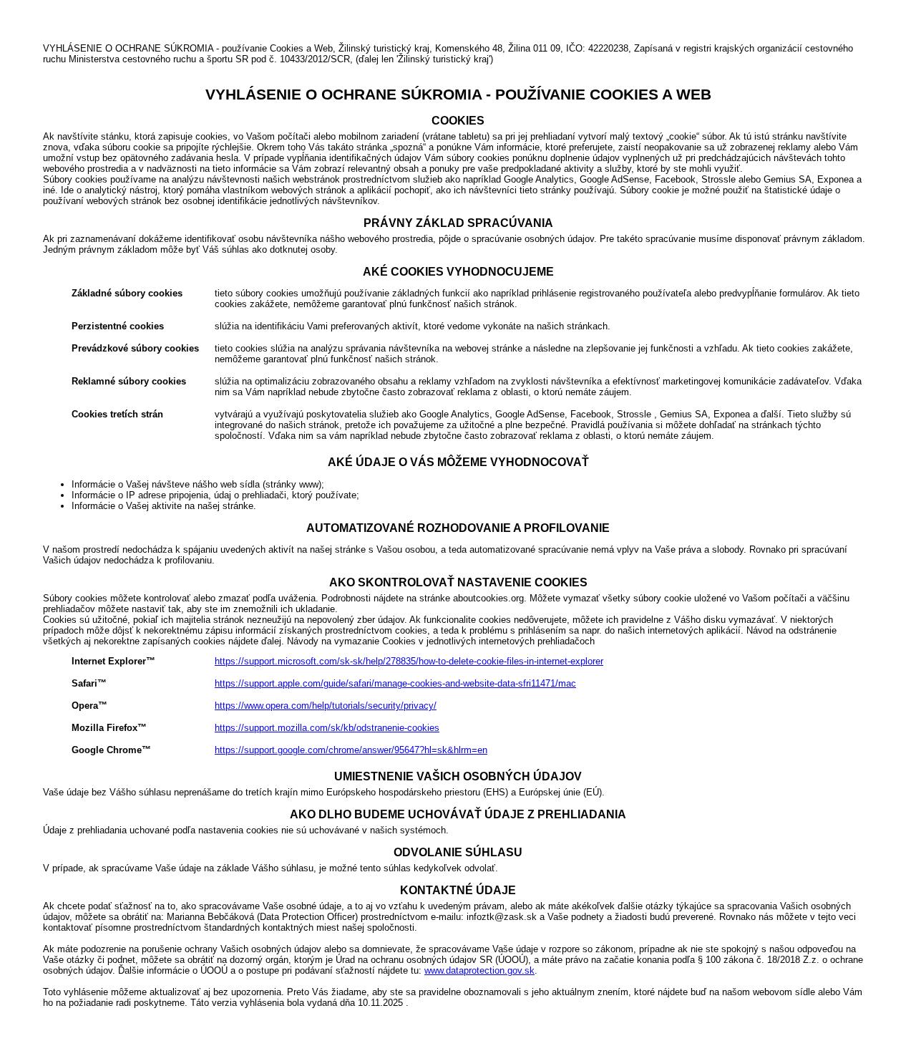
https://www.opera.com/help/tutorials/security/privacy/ (326, 705)
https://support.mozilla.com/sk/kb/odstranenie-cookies (327, 727)
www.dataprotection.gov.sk (479, 970)
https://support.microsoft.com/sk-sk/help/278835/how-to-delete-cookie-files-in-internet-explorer (409, 661)
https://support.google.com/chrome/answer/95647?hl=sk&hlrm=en (351, 750)
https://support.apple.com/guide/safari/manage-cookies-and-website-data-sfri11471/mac (395, 683)
